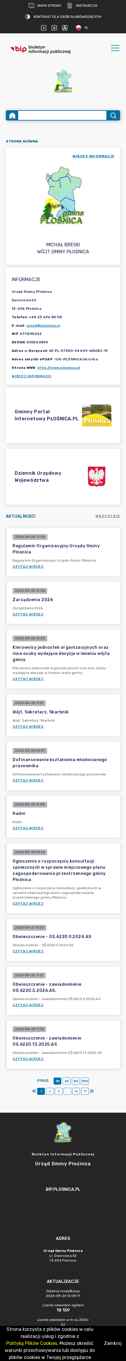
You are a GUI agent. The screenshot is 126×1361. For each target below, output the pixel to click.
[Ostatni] (91, 1091)
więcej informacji (93, 156)
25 (66, 1081)
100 (85, 1081)
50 (76, 1081)
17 (85, 1091)
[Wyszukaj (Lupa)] (113, 115)
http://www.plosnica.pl (59, 368)
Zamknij (113, 1343)
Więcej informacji (32, 376)
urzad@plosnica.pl (43, 326)
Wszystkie (108, 516)
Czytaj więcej (28, 567)
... (67, 1091)
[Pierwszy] (34, 1091)
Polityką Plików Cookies (31, 1343)
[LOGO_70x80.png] (63, 80)
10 (57, 1081)
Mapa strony (49, 6)
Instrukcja (86, 6)
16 (76, 1091)
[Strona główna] (12, 115)
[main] (63, 1205)
